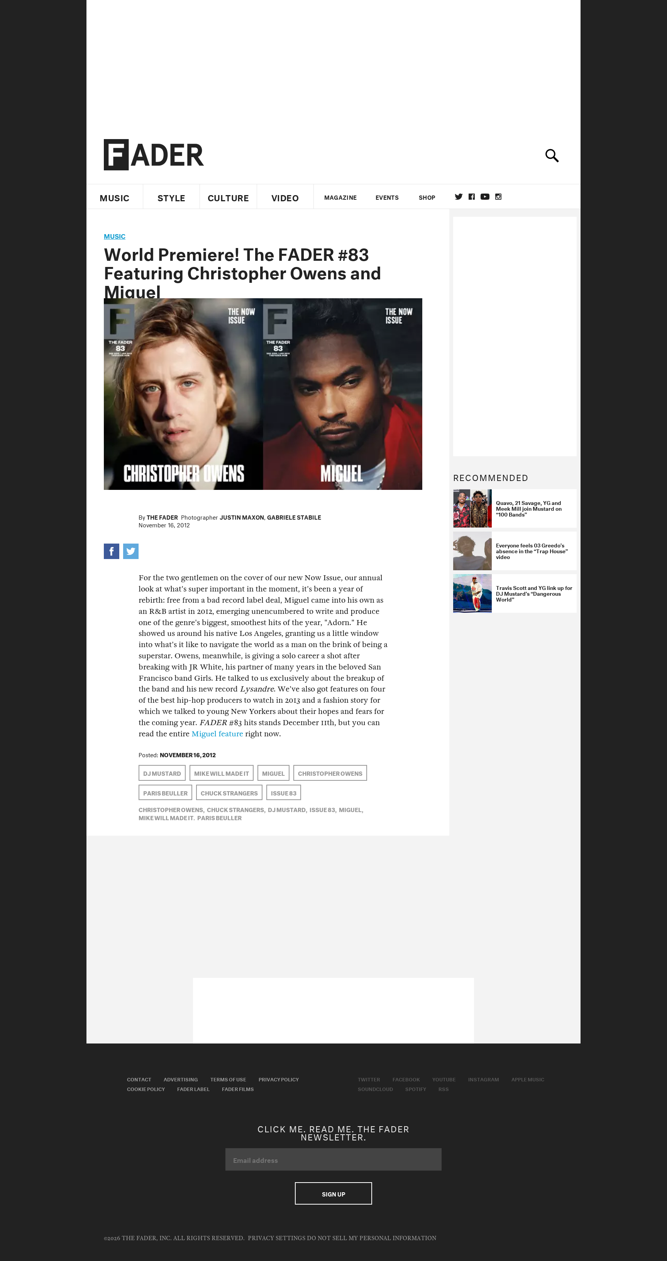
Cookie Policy (146, 1088)
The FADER (162, 516)
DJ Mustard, (287, 809)
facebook (472, 197)
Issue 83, (323, 809)
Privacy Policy (279, 1079)
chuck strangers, (236, 809)
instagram (498, 197)
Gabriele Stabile (294, 516)
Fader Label (193, 1088)
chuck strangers (229, 792)
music (114, 235)
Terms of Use (228, 1079)
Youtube (444, 1079)
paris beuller (165, 792)
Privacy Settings (276, 1238)
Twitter (459, 197)
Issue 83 (283, 792)
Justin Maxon (242, 516)
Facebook (406, 1079)
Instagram (483, 1079)
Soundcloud (375, 1088)
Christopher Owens (330, 772)
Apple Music (527, 1079)
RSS (443, 1088)
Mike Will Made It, (167, 817)
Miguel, (351, 809)
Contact (139, 1079)
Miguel (273, 772)
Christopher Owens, (172, 809)
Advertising (181, 1079)
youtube (485, 197)
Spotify (415, 1088)
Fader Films (238, 1088)
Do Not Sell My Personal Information (371, 1238)
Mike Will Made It (221, 772)
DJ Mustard (162, 772)
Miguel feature (217, 733)
